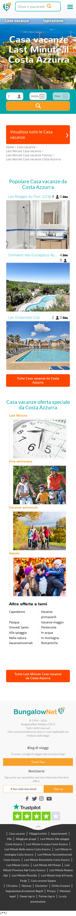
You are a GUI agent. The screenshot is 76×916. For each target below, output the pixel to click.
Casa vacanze (17, 20)
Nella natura (17, 638)
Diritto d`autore (61, 885)
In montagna (50, 638)
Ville (9, 839)
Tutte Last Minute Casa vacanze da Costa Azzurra (38, 676)
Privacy (51, 891)
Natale (14, 553)
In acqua (47, 632)
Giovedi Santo (19, 627)
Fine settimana (20, 461)
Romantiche (49, 643)
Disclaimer (41, 885)
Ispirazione (53, 20)
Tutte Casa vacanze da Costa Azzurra (38, 380)
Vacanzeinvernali (21, 643)
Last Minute (18, 415)
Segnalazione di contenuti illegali (24, 891)
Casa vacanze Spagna (43, 880)
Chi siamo (12, 885)
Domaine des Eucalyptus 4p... (32, 254)
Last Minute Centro (17, 865)
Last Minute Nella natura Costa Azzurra (27, 849)
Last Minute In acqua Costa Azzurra (47, 844)
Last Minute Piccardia (24, 875)
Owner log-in (27, 896)
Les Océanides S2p (24, 317)
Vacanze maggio (52, 622)
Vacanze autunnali (23, 507)
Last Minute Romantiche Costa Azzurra (47, 859)
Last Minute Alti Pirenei (47, 865)
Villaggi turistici (38, 833)
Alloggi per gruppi (26, 839)
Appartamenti (59, 833)
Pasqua (14, 622)
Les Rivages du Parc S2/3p (29, 196)
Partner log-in (47, 896)
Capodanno (17, 612)
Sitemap (26, 885)
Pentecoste (48, 627)
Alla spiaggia (18, 632)
